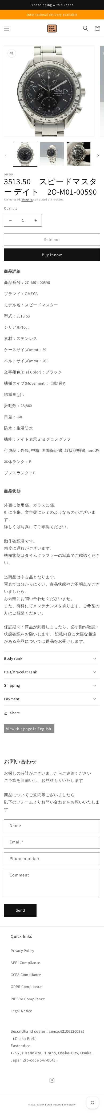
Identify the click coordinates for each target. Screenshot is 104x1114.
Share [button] (15, 712)
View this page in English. (29, 728)
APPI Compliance (25, 962)
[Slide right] (98, 155)
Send (20, 910)
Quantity (10, 208)
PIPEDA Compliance (28, 998)
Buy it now (52, 254)
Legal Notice (21, 1010)
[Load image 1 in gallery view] (25, 154)
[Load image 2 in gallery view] (52, 154)
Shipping (27, 199)
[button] (7, 28)
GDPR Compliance (26, 986)
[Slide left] (6, 155)
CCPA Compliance (26, 974)
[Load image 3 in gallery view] (79, 154)
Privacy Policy (22, 950)
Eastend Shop (44, 1104)
